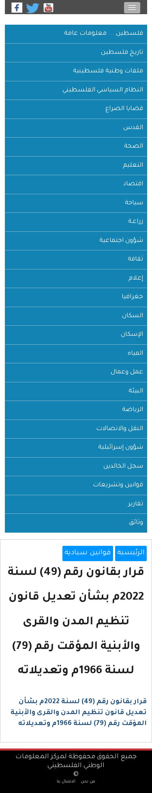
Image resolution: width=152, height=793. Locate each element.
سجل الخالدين (123, 466)
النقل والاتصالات (119, 429)
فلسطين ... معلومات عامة (103, 33)
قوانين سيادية (87, 553)
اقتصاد (133, 184)
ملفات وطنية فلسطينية (108, 71)
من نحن (88, 782)
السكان (132, 316)
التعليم (133, 165)
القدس (133, 128)
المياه (135, 353)
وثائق (136, 522)
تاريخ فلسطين (122, 52)
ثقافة (135, 259)
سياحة (134, 203)
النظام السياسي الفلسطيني (102, 90)
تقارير (135, 504)
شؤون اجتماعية (121, 240)
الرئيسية (131, 553)
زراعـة (135, 221)
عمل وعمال (127, 372)
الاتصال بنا (66, 782)
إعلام (135, 278)
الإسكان (132, 334)
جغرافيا (132, 297)
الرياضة (132, 410)
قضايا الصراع (124, 109)
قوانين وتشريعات (118, 485)
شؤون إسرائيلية (120, 447)
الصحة (133, 146)
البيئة (135, 391)
